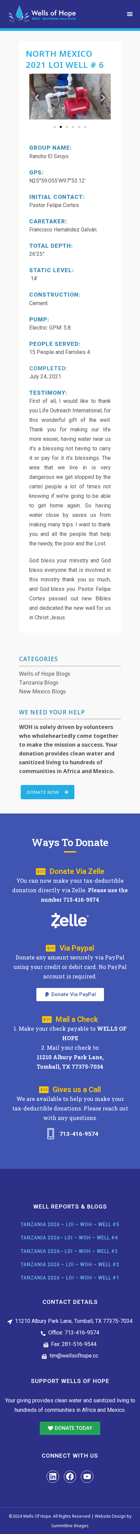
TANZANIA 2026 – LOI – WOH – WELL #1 (70, 1277)
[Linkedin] (53, 1477)
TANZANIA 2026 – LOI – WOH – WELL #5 (70, 1224)
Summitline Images (70, 1526)
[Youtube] (87, 1477)
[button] (129, 14)
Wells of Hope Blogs (44, 673)
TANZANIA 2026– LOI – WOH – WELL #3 (69, 1251)
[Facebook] (70, 1477)
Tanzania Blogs (38, 682)
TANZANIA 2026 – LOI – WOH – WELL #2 (70, 1264)
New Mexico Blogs (42, 691)
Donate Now (43, 792)
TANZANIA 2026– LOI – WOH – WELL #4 (69, 1237)
